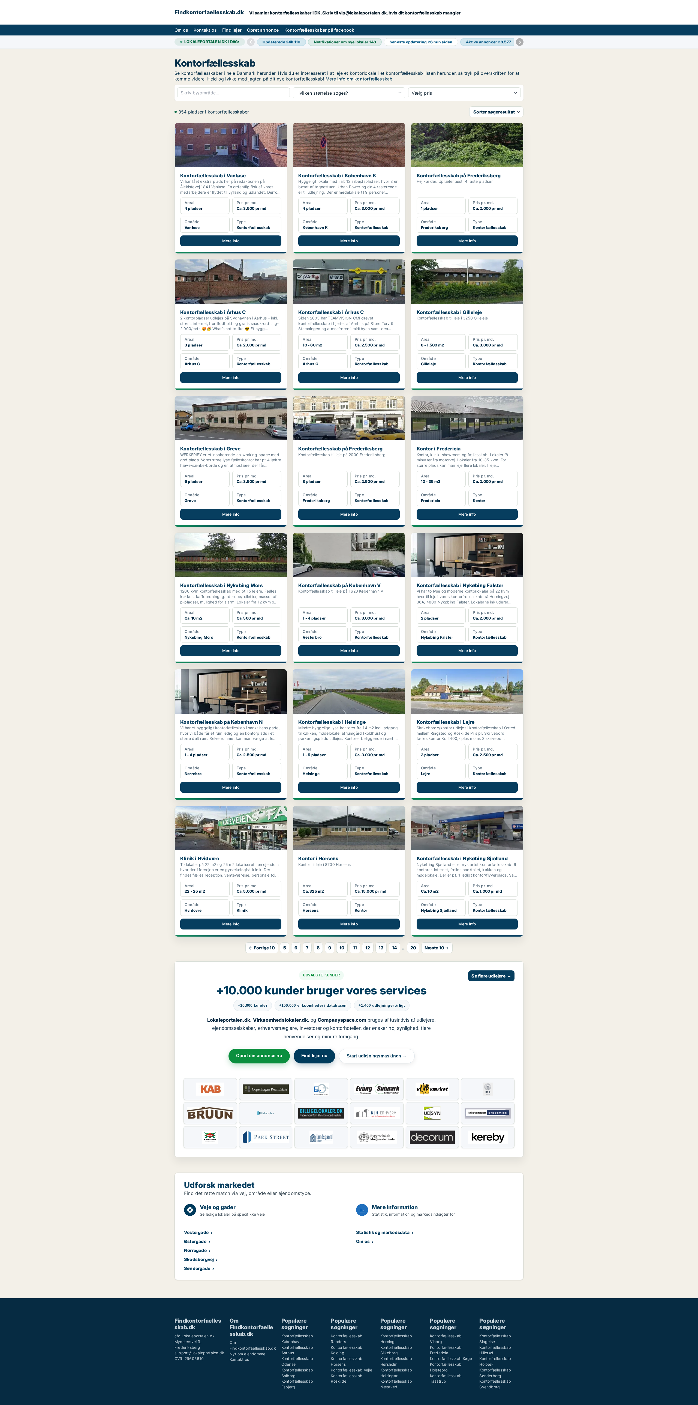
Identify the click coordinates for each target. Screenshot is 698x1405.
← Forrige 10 (262, 947)
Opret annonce (263, 30)
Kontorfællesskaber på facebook (319, 30)
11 (355, 947)
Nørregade (195, 1250)
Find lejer (232, 30)
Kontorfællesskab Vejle (351, 1370)
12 (367, 947)
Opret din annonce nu (259, 1055)
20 (413, 947)
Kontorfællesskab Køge (451, 1358)
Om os (181, 30)
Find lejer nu (314, 1055)
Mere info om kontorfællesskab (359, 79)
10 (341, 947)
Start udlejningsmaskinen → (377, 1056)
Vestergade (196, 1232)
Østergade (195, 1241)
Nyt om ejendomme (247, 1354)
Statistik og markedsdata (383, 1232)
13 (381, 947)
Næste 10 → (437, 947)
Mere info (231, 240)
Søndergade (197, 1268)
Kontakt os (205, 30)
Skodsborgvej (199, 1259)
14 (394, 947)
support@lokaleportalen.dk (199, 1352)
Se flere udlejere (491, 976)
